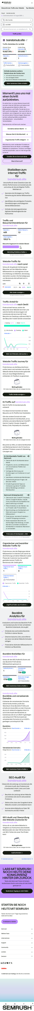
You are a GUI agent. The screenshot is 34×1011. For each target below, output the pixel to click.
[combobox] (15, 29)
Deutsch (3, 956)
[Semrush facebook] (9, 963)
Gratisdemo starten (9, 921)
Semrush (4, 929)
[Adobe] (3, 968)
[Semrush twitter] (11, 963)
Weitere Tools (5, 933)
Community (4, 947)
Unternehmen (5, 938)
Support (3, 942)
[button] (23, 15)
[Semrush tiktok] (6, 963)
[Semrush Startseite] (6, 3)
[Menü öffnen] (32, 3)
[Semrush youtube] (7, 963)
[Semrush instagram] (4, 963)
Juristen (3, 952)
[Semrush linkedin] (2, 963)
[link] (12, 8)
